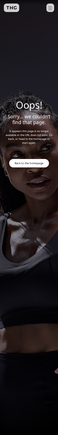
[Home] (11, 7)
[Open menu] (50, 8)
